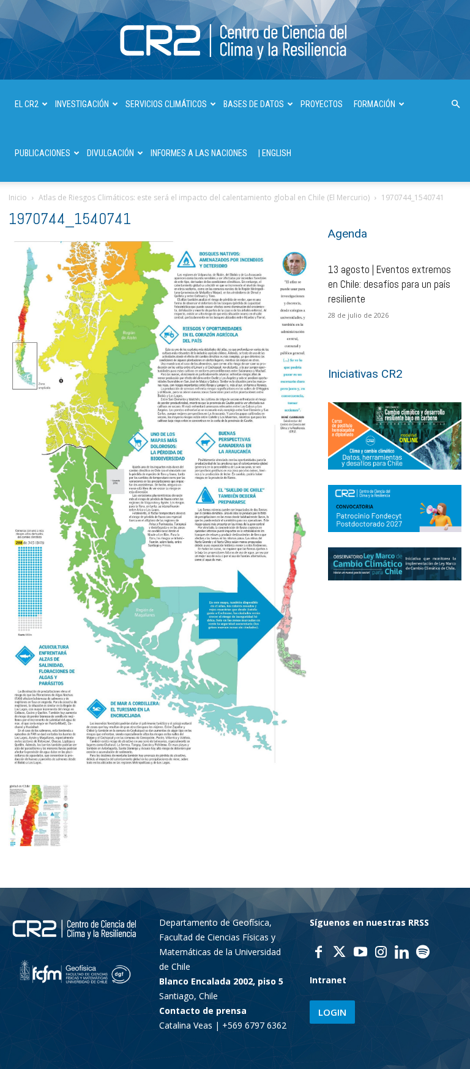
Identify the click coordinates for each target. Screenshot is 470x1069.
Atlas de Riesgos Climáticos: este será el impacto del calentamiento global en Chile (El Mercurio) (204, 197)
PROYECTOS (321, 104)
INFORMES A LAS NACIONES (199, 153)
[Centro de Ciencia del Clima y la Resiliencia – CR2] (235, 41)
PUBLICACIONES (42, 153)
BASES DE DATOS (253, 104)
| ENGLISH (274, 153)
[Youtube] (360, 953)
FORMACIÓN (374, 104)
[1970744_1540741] (160, 771)
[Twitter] (339, 953)
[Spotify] (423, 953)
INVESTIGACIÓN (82, 104)
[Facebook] (319, 953)
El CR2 (27, 104)
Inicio (18, 197)
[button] (455, 104)
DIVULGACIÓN (110, 153)
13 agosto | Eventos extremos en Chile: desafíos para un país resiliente (389, 284)
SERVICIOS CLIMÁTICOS (166, 104)
